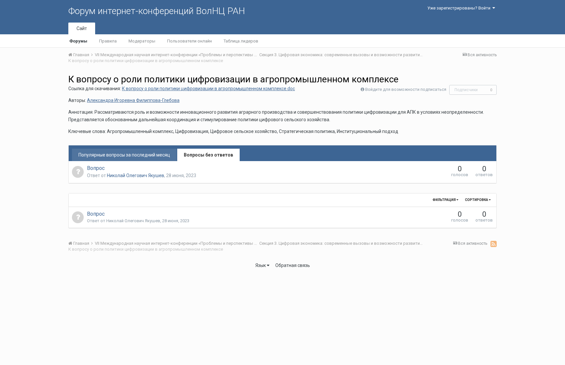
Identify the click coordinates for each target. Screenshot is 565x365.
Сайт (82, 28)
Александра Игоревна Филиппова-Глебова (133, 100)
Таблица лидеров (241, 41)
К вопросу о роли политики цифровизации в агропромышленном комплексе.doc (208, 88)
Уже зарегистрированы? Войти (459, 8)
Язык (261, 265)
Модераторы (141, 41)
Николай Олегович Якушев (135, 175)
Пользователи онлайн (189, 41)
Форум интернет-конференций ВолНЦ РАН (156, 11)
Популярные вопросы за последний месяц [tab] (124, 155)
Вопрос (96, 168)
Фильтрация (444, 200)
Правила (108, 41)
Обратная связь (292, 265)
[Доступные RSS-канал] (493, 243)
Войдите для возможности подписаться (405, 89)
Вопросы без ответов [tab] (208, 155)
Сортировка (477, 200)
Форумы (78, 41)
